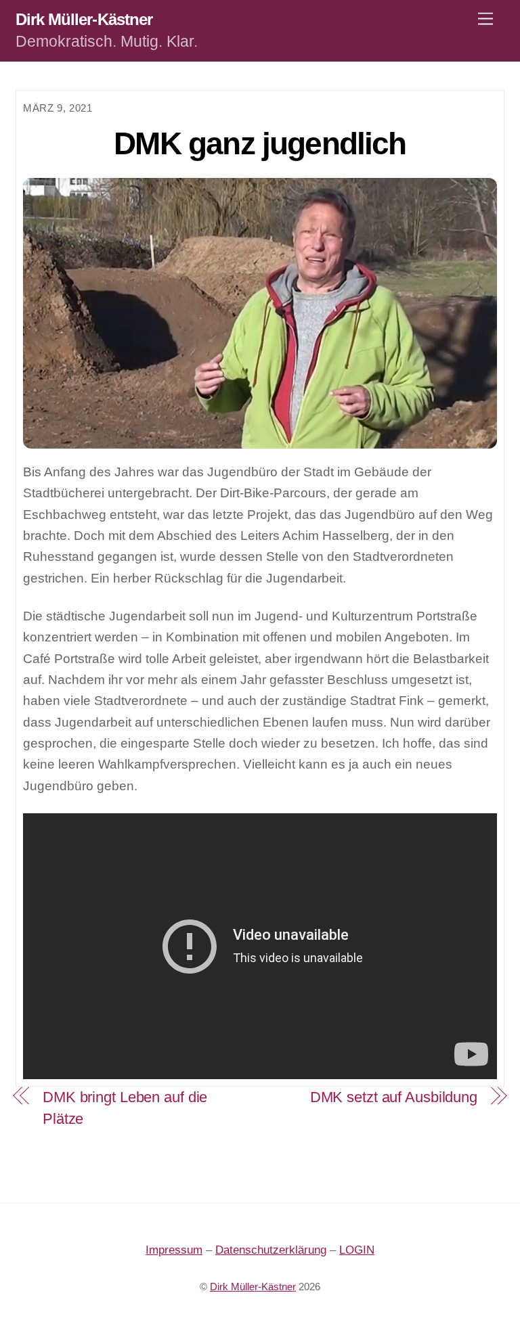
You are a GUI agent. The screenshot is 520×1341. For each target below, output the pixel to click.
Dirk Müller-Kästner (253, 1286)
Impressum (174, 1250)
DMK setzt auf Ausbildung (393, 1097)
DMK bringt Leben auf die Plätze (125, 1108)
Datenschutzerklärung (270, 1250)
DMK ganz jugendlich (260, 144)
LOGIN (356, 1250)
